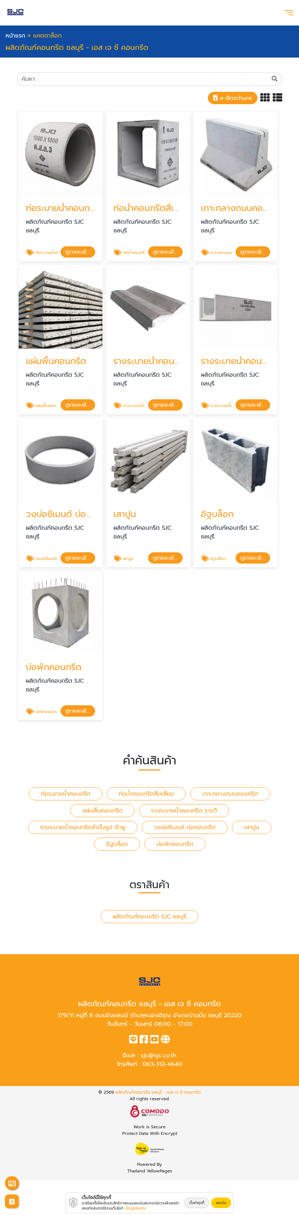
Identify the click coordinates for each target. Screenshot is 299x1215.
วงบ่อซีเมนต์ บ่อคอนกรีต (184, 827)
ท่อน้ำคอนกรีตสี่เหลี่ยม (146, 793)
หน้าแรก (15, 35)
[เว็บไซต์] (165, 1040)
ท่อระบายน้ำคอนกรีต (65, 793)
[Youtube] (154, 1040)
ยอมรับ (221, 1203)
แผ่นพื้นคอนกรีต (102, 810)
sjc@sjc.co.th (158, 1055)
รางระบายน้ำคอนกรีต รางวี (184, 810)
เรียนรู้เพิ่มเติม (135, 1208)
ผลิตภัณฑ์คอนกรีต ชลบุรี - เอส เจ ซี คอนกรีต (158, 1092)
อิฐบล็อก (117, 844)
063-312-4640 (162, 1064)
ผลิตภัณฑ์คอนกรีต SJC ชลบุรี (149, 916)
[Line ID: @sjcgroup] (133, 1040)
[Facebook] (144, 1040)
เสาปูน (251, 827)
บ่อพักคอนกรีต (174, 844)
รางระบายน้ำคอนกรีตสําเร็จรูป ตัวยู (82, 827)
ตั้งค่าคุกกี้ (196, 1203)
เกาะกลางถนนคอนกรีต (230, 793)
